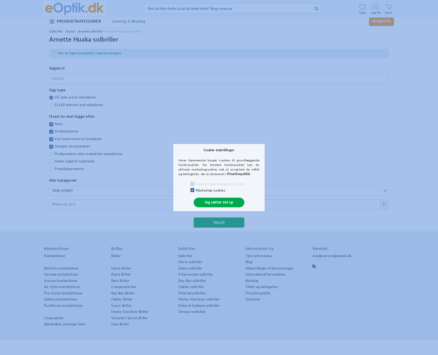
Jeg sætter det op (219, 202)
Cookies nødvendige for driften (220, 184)
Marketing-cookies (211, 190)
